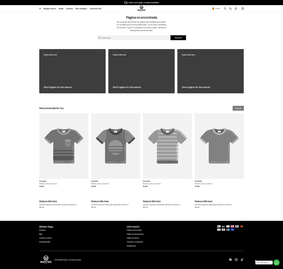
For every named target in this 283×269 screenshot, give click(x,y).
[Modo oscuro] (230, 8)
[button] (216, 8)
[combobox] (133, 37)
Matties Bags (63, 260)
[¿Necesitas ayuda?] (276, 262)
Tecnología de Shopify (74, 260)
